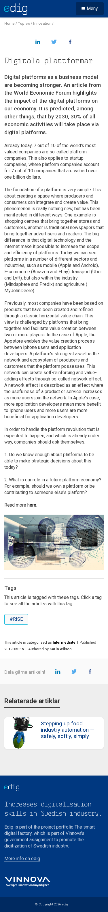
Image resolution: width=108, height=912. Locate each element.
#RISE (16, 619)
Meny (92, 8)
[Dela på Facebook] (70, 41)
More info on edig (22, 858)
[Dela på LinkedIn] (38, 41)
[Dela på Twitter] (54, 41)
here (31, 505)
